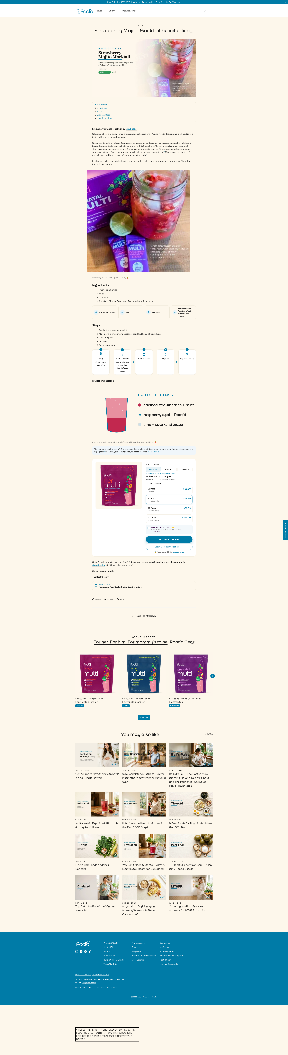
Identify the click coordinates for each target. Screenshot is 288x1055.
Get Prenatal (174, 706)
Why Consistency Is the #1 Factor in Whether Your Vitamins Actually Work (144, 778)
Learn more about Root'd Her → (169, 547)
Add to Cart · (169, 539)
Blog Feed (136, 951)
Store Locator (138, 960)
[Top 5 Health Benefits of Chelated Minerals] (97, 887)
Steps (99, 111)
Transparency (129, 10)
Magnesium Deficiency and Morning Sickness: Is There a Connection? (139, 910)
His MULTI (169, 469)
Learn (112, 10)
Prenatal (185, 469)
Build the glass (103, 115)
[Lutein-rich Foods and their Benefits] (97, 846)
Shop (100, 10)
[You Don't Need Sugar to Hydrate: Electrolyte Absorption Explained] (144, 846)
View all (144, 717)
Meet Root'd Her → (156, 452)
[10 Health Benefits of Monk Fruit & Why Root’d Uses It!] (191, 846)
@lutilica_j (131, 128)
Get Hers (80, 706)
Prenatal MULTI (111, 943)
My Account (165, 947)
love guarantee (178, 552)
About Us (136, 947)
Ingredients (102, 108)
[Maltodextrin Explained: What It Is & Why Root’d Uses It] (97, 804)
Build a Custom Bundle (114, 960)
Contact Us (165, 943)
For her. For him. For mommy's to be (131, 641)
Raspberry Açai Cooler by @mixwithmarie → (120, 587)
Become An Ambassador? (144, 955)
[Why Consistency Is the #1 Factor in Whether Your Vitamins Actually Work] (144, 755)
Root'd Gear (182, 641)
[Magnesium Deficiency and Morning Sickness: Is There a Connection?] (144, 887)
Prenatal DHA (110, 955)
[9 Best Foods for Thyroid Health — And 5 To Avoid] (191, 804)
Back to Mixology (146, 615)
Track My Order (111, 964)
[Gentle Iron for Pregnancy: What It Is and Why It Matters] (97, 755)
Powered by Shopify (150, 997)
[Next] (212, 676)
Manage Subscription (169, 964)
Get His (126, 706)
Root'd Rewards (167, 951)
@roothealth (98, 565)
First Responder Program (171, 955)
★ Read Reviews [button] (285, 530)
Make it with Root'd (105, 118)
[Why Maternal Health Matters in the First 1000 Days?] (144, 804)
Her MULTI (153, 469)
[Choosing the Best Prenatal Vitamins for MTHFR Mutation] (191, 887)
